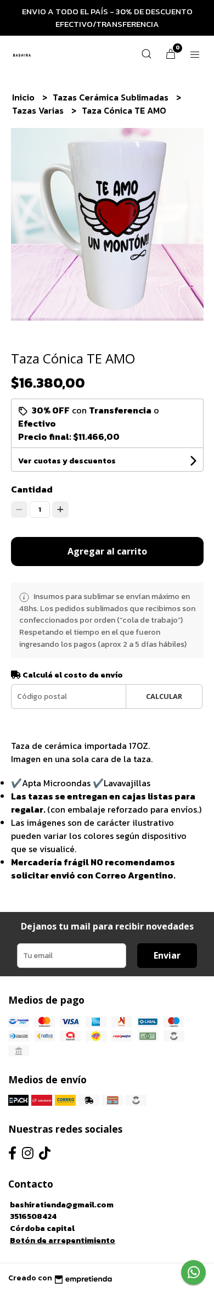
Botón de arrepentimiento (62, 1240)
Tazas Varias (39, 110)
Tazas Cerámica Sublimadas (112, 97)
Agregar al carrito (107, 551)
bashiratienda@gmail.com (62, 1205)
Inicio (24, 97)
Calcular (164, 696)
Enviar (167, 955)
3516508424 (33, 1216)
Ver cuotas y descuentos (67, 461)
